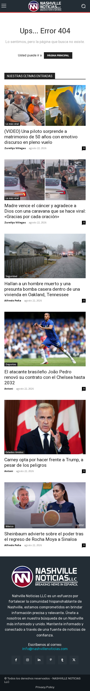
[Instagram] (27, 660)
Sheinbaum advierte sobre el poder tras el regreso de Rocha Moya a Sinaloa (43, 536)
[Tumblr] (62, 660)
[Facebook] (16, 660)
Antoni (8, 388)
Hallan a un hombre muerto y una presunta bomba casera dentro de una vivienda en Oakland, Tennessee (42, 289)
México (10, 526)
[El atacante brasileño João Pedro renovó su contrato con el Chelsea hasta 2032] (45, 339)
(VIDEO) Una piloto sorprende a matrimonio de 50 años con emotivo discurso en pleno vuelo (41, 137)
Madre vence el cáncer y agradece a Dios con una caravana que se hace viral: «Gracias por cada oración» (45, 211)
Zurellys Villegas (15, 148)
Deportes (11, 364)
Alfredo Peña (12, 300)
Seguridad (11, 276)
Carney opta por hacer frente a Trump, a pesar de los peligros (43, 462)
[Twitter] (74, 660)
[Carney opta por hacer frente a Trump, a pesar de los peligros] (45, 427)
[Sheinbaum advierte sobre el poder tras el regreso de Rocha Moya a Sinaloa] (45, 505)
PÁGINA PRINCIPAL (58, 55)
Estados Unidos (14, 452)
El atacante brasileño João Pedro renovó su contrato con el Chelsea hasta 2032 (44, 377)
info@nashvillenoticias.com (45, 649)
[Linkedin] (39, 660)
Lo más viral (12, 123)
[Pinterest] (51, 660)
